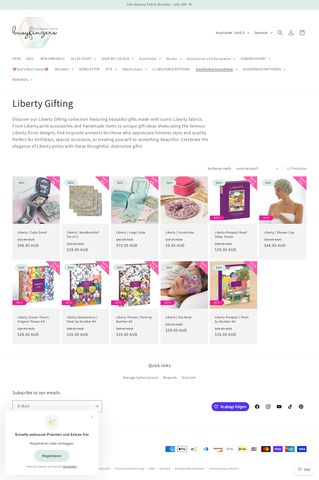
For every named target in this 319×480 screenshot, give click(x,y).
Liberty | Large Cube (130, 233)
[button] (83, 58)
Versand (165, 468)
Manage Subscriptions (141, 377)
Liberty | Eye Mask (178, 317)
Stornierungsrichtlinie (224, 468)
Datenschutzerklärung (129, 468)
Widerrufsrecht (100, 468)
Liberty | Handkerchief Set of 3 (83, 235)
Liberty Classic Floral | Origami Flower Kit (33, 319)
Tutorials (189, 377)
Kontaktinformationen (189, 468)
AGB (152, 468)
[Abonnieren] (96, 406)
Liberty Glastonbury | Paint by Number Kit (82, 319)
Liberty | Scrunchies (179, 233)
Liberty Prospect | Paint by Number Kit (231, 319)
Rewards (170, 377)
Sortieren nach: (220, 168)
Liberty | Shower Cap (279, 233)
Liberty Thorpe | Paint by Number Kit (134, 319)
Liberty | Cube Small (32, 233)
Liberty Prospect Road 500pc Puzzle (231, 235)
